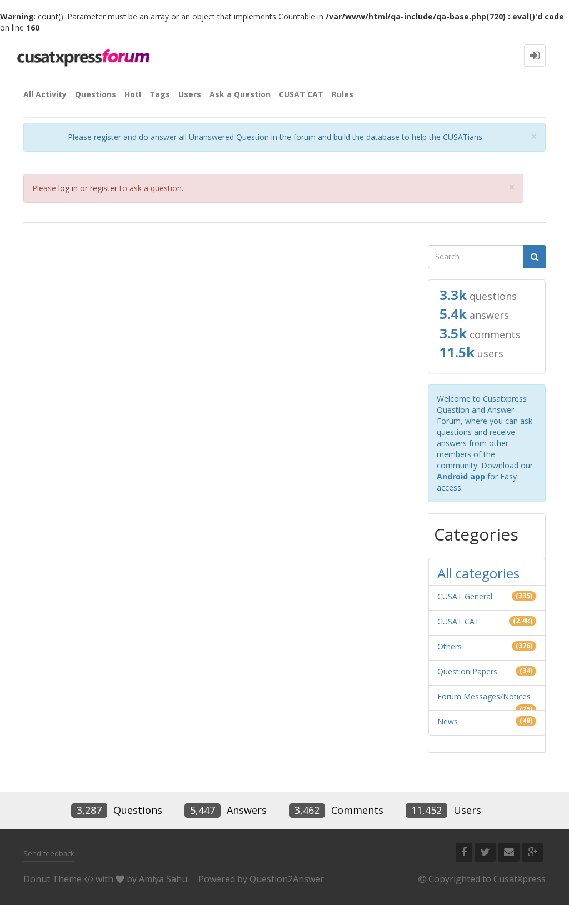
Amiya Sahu (163, 879)
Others (449, 646)
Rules (342, 94)
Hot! (132, 94)
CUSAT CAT (301, 94)
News (447, 721)
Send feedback (48, 853)
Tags (159, 94)
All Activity (45, 94)
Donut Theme (52, 879)
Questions (95, 94)
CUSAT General (464, 596)
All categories (478, 573)
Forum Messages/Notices (484, 696)
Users (189, 94)
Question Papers (467, 671)
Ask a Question (240, 94)
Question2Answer (286, 879)
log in (68, 188)
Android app (461, 476)
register (103, 188)
